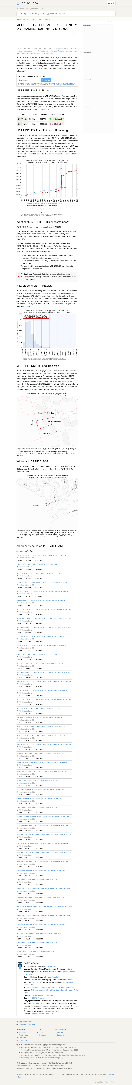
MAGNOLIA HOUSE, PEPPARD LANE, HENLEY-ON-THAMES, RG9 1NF (43, 834)
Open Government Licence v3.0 (42, 995)
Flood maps (23, 1035)
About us (60, 1032)
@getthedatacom (25, 1021)
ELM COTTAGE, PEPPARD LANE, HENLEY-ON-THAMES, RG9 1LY (41, 582)
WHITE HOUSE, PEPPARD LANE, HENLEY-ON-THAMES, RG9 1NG (42, 861)
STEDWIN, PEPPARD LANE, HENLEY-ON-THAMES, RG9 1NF (40, 663)
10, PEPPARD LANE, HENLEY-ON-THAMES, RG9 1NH (37, 780)
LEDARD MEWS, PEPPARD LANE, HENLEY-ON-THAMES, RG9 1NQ (42, 816)
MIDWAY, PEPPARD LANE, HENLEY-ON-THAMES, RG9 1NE (39, 717)
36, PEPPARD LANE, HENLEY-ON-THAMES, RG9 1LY (36, 951)
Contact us (60, 1035)
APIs (41, 1032)
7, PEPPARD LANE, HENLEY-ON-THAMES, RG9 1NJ (36, 564)
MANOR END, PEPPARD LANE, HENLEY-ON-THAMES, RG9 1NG (41, 645)
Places (31, 19)
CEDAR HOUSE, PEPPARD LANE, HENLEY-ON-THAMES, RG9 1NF (42, 591)
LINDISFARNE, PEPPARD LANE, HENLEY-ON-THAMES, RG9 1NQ (41, 555)
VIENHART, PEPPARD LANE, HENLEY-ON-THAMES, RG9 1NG (40, 870)
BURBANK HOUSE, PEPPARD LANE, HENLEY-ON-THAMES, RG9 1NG (43, 627)
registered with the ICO (67, 84)
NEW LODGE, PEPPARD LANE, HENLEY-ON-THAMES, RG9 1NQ (41, 726)
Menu (111, 3)
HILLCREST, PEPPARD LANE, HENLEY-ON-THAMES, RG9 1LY (40, 573)
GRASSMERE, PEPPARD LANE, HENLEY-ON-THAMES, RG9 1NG (41, 771)
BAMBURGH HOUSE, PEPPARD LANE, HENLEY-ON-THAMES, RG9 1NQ (44, 681)
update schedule (55, 51)
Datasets (42, 1035)
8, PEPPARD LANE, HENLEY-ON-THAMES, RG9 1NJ (36, 654)
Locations (22, 1037)
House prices (24, 1032)
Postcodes (23, 1040)
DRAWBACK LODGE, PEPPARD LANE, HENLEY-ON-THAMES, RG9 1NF (44, 618)
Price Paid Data (50, 966)
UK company (57, 84)
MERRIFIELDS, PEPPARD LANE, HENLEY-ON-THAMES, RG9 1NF (41, 690)
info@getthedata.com (27, 1024)
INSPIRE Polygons (37, 998)
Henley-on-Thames (43, 19)
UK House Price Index (52, 977)
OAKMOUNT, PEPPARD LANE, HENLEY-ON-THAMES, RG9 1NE (40, 600)
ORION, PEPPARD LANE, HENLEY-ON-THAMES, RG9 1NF (38, 798)
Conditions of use (52, 1011)
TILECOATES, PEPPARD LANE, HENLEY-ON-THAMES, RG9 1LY (41, 636)
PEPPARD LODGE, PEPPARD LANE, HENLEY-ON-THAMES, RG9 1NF (43, 888)
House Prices (21, 19)
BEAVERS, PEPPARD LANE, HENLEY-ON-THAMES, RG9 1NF (40, 753)
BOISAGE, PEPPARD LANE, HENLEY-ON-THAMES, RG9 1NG (40, 789)
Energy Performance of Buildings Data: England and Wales (52, 987)
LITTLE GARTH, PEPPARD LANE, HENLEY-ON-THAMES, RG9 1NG (42, 825)
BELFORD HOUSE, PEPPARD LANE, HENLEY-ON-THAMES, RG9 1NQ (43, 609)
